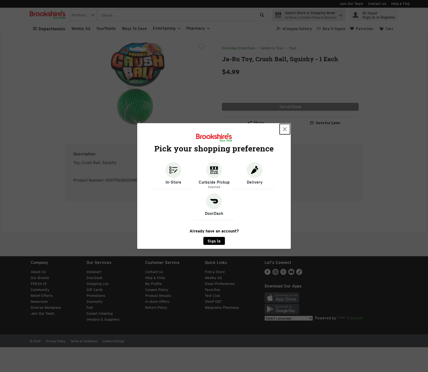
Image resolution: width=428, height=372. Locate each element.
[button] (173, 175)
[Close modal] (285, 129)
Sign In (214, 241)
